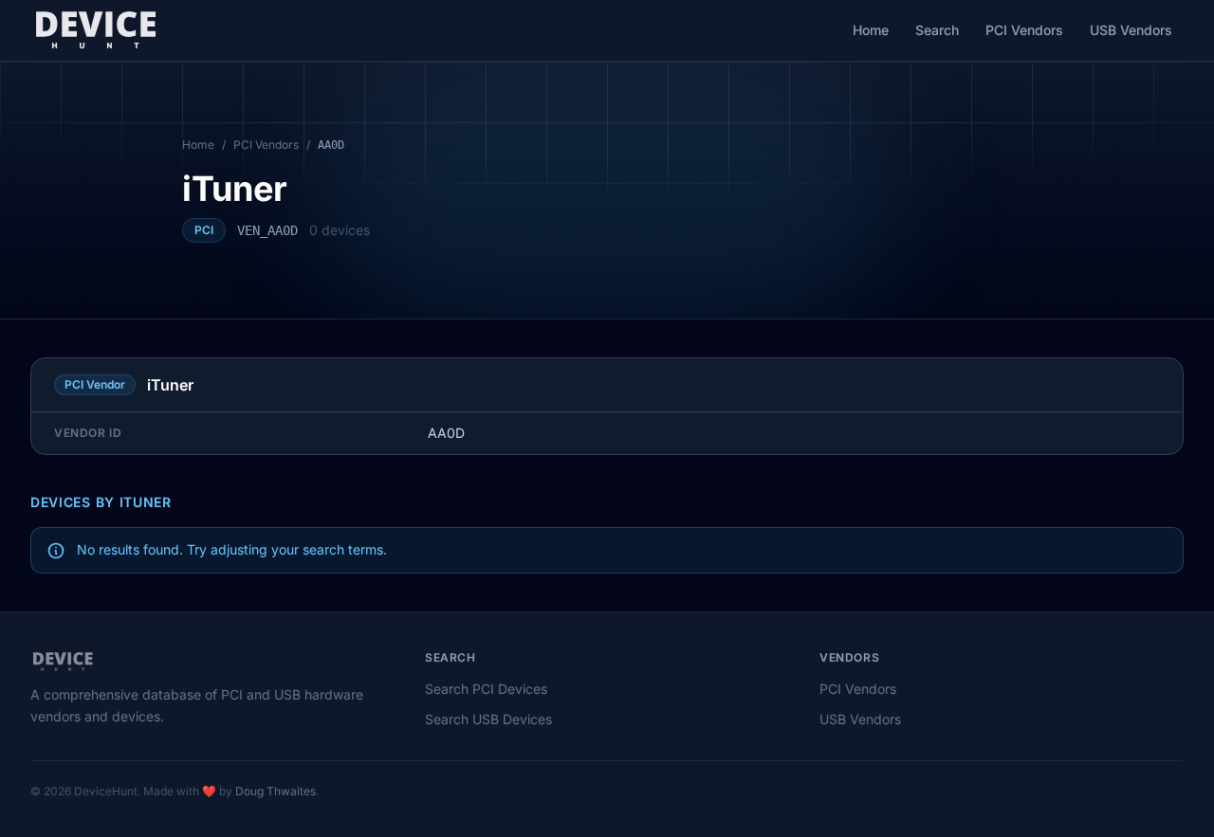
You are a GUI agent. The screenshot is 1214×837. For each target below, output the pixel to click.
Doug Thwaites (275, 791)
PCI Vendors (1024, 30)
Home (871, 30)
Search (937, 30)
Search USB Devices (488, 719)
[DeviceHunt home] (95, 30)
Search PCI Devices (486, 689)
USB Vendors (1131, 30)
